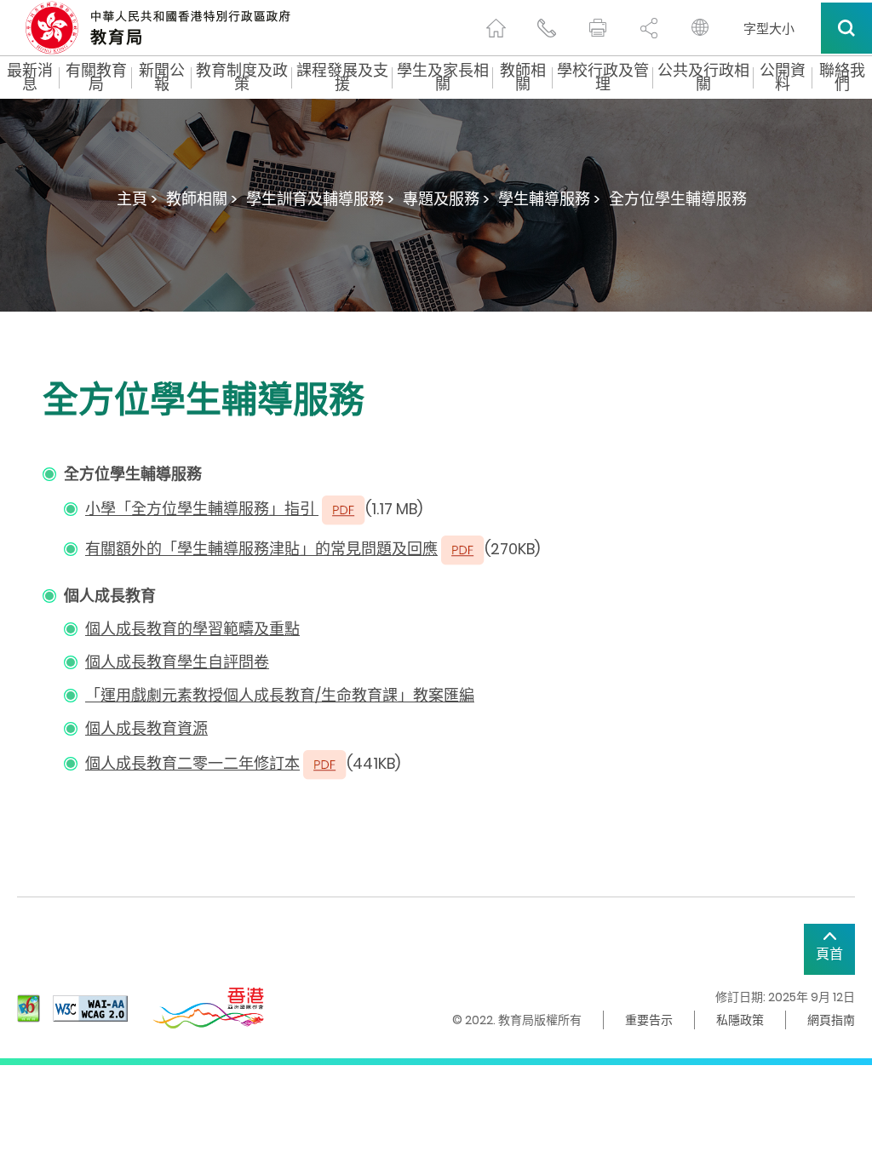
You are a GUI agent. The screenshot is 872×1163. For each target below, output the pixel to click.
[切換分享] (649, 28)
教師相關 (523, 77)
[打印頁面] (598, 28)
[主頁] (495, 28)
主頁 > (137, 198)
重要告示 (649, 1019)
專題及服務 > (446, 198)
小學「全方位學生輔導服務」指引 (201, 508)
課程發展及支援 (342, 77)
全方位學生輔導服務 (678, 198)
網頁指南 (831, 1019)
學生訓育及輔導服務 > (320, 198)
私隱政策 (740, 1019)
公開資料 (783, 77)
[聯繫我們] (546, 28)
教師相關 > (202, 198)
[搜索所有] (846, 28)
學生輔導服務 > (549, 198)
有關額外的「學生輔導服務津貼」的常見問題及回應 (261, 548)
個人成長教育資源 (146, 728)
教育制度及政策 (242, 77)
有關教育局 (96, 77)
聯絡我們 (842, 77)
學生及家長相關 (443, 77)
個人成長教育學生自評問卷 (177, 662)
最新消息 (30, 77)
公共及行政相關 (703, 77)
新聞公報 (162, 77)
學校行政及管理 (603, 77)
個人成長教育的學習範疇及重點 (192, 628)
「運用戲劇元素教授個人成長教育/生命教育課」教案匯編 (279, 695)
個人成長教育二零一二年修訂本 (192, 763)
